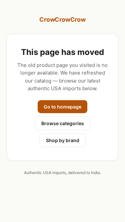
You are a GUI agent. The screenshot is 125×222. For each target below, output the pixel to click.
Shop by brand (62, 140)
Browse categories (62, 123)
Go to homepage (62, 107)
